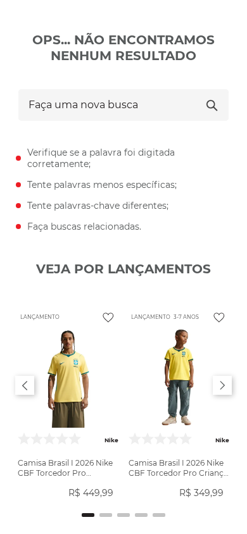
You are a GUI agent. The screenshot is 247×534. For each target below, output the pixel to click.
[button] (88, 515)
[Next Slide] (222, 385)
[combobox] (123, 105)
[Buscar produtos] (212, 105)
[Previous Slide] (24, 385)
